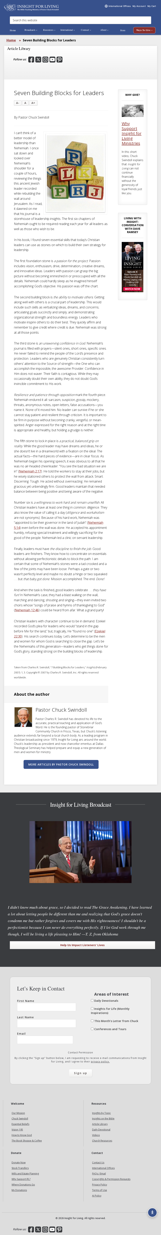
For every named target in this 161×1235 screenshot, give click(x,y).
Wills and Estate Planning (25, 1173)
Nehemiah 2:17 (30, 471)
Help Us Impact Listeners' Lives (82, 945)
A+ (33, 103)
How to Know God (22, 1135)
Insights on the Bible (103, 1118)
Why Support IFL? (21, 1179)
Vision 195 (17, 1129)
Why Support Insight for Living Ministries (132, 133)
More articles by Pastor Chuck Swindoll (61, 764)
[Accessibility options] (152, 1212)
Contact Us (98, 1162)
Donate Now (19, 1162)
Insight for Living (31, 7)
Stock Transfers (20, 1168)
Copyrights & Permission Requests (111, 1179)
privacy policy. (100, 1061)
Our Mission (18, 1113)
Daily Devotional (101, 1129)
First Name (25, 1001)
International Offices (103, 1168)
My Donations (19, 1190)
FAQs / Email (99, 1173)
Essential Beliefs (20, 1124)
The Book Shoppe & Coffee (27, 1140)
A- (17, 103)
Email (21, 1033)
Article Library (100, 1124)
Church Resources (102, 1140)
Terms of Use (99, 1190)
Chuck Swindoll (20, 1118)
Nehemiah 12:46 (27, 610)
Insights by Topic (101, 1113)
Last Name (25, 1017)
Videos (96, 1135)
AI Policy (96, 1195)
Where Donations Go (23, 1184)
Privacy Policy (99, 1184)
